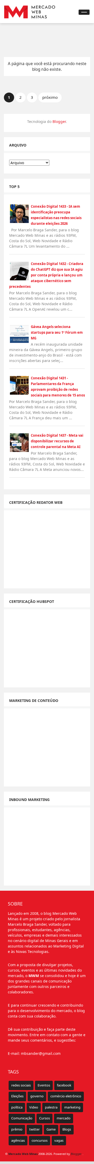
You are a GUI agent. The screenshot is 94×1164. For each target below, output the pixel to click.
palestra (51, 1107)
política (16, 1107)
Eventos (44, 1085)
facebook (64, 1085)
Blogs (66, 1129)
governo (37, 1096)
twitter (34, 1129)
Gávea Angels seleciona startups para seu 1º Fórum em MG (57, 332)
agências (18, 1140)
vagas (58, 1140)
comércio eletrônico (65, 1096)
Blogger (59, 121)
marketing (72, 1107)
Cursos (44, 1118)
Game (51, 1129)
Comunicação (21, 1118)
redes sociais (21, 1085)
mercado (63, 1118)
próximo (50, 97)
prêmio (16, 1129)
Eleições (17, 1096)
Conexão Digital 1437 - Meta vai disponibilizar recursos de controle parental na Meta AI (57, 441)
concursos (40, 1140)
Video (33, 1107)
